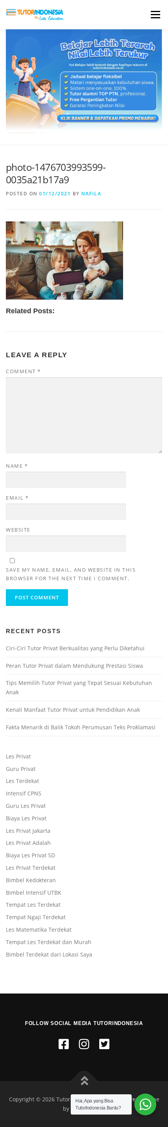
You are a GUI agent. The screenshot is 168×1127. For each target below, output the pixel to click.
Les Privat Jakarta (28, 830)
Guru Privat (21, 768)
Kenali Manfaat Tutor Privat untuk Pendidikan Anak (73, 709)
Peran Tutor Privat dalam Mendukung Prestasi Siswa (74, 665)
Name (17, 465)
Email (17, 497)
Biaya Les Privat (26, 818)
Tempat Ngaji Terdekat (36, 917)
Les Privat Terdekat (30, 867)
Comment (23, 371)
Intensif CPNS (23, 793)
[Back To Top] (84, 1081)
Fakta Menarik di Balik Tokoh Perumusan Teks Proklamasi (80, 727)
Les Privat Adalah (28, 842)
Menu (154, 14)
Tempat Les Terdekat (33, 904)
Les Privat (18, 756)
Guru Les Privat (26, 805)
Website (18, 529)
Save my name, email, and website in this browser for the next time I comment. (71, 574)
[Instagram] (84, 1044)
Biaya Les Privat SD (30, 855)
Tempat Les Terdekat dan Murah (48, 942)
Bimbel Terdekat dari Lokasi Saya (49, 954)
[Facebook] (64, 1044)
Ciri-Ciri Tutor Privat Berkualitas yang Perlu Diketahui (75, 648)
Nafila (91, 193)
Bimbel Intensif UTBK (33, 892)
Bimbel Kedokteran (31, 880)
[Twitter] (104, 1044)
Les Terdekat (22, 781)
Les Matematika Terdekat (38, 929)
